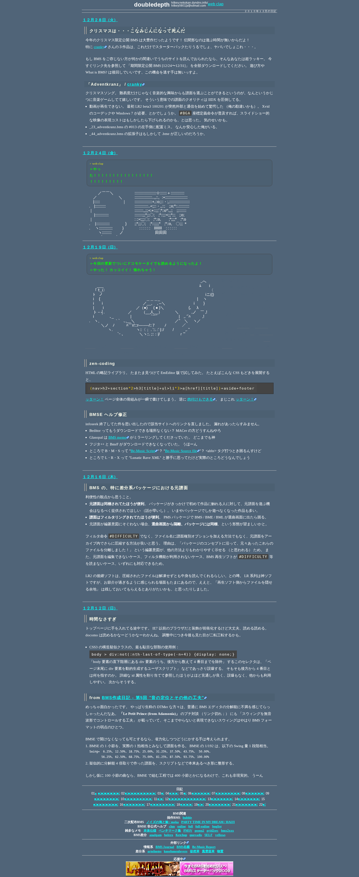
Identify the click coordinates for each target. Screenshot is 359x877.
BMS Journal (165, 847)
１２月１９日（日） (100, 247)
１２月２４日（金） (100, 153)
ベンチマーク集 (170, 830)
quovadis (196, 835)
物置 (220, 851)
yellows (220, 835)
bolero (168, 835)
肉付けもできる (200, 399)
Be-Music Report (203, 847)
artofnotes (154, 851)
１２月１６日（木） (100, 477)
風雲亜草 (208, 851)
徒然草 (195, 851)
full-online (202, 826)
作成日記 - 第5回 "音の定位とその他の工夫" (153, 697)
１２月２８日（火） (100, 20)
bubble (187, 817)
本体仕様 (150, 830)
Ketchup (181, 835)
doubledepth (152, 4)
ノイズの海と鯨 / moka (162, 822)
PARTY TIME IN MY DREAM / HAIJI (208, 822)
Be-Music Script (143, 451)
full (190, 826)
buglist (217, 826)
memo (117, 437)
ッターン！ (94, 399)
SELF (208, 835)
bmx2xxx (227, 830)
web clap (215, 4)
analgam (155, 835)
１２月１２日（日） (100, 608)
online (181, 826)
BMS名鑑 (183, 847)
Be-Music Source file (181, 451)
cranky (99, 47)
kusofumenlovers (175, 851)
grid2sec (212, 830)
